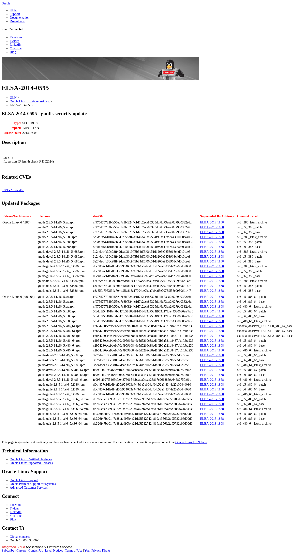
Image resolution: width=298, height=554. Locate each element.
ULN (13, 10)
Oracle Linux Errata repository (30, 101)
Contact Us (35, 550)
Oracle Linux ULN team (191, 442)
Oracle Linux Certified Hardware (31, 459)
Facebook (16, 37)
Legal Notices (54, 550)
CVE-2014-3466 (13, 190)
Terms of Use (73, 550)
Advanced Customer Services (29, 487)
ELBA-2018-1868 (212, 222)
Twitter (14, 41)
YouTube (15, 48)
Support (15, 14)
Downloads (17, 21)
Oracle (6, 3)
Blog (13, 52)
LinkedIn (15, 44)
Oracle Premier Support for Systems (33, 484)
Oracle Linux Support (24, 480)
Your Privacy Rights (97, 550)
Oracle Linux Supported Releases (31, 463)
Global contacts (20, 536)
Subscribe (8, 550)
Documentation (19, 17)
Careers (21, 550)
